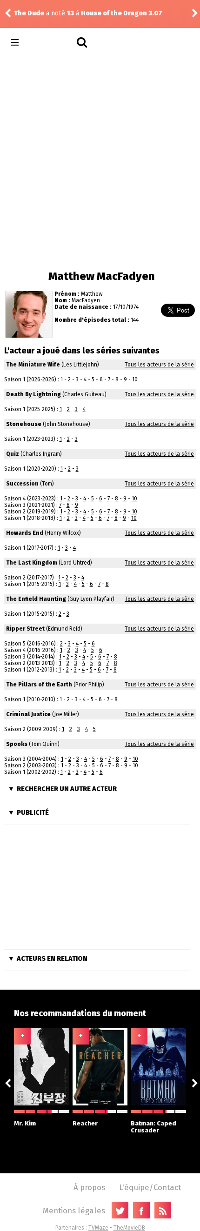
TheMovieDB (129, 1227)
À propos (89, 1187)
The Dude (29, 13)
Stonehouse (23, 424)
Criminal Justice (28, 714)
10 (135, 379)
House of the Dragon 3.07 (121, 13)
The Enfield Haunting (36, 599)
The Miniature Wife (33, 364)
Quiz (12, 454)
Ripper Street (25, 628)
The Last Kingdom (31, 562)
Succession (22, 483)
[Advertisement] (100, 160)
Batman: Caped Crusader (153, 1127)
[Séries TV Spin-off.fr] (52, 42)
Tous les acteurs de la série (159, 364)
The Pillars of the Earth (39, 684)
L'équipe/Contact (150, 1187)
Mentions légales (74, 1210)
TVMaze (98, 1227)
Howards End (24, 533)
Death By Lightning (33, 394)
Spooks (16, 744)
